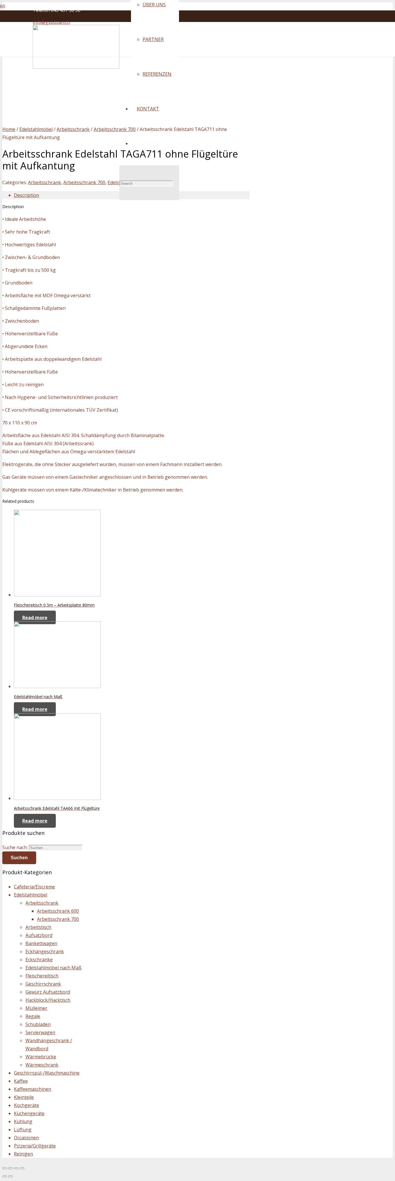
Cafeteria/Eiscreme (34, 887)
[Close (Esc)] (4, 1168)
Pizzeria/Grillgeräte (35, 1146)
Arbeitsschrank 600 (58, 911)
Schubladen (38, 1024)
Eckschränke (39, 959)
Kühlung (23, 1121)
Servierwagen (40, 1032)
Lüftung (23, 1129)
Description (26, 195)
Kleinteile (24, 1097)
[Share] (10, 1168)
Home (8, 129)
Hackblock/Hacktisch (47, 1000)
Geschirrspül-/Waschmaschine (47, 1073)
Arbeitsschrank (73, 129)
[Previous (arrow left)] (4, 1176)
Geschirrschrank (43, 984)
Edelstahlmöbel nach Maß (53, 967)
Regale (32, 1016)
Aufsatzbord (38, 935)
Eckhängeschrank (44, 951)
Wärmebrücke (40, 1057)
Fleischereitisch (41, 976)
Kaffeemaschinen (32, 1089)
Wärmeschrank (41, 1065)
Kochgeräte (26, 1105)
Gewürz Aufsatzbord (47, 992)
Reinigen (23, 1154)
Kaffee (21, 1081)
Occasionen (26, 1137)
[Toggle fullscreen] (16, 1168)
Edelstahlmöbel (36, 129)
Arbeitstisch (38, 927)
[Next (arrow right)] (10, 1176)
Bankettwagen (41, 943)
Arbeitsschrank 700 (115, 129)
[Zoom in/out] (22, 1168)
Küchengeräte (29, 1113)
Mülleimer (36, 1008)
